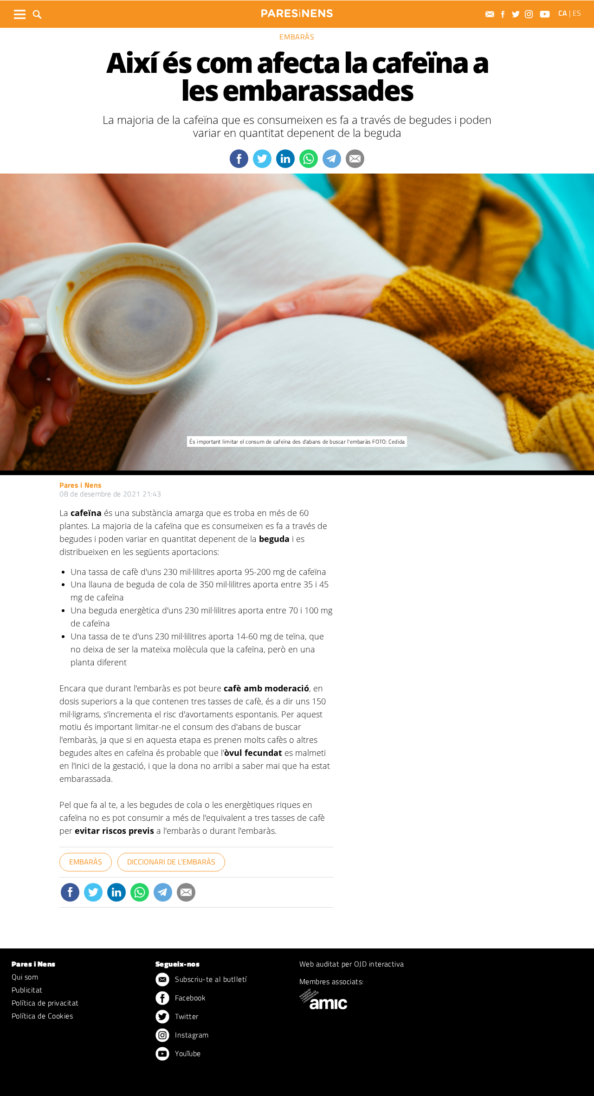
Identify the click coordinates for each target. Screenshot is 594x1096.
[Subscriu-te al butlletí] (491, 14)
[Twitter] (517, 14)
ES (577, 13)
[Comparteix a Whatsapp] (308, 158)
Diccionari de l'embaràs (171, 861)
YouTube (187, 1053)
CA (562, 13)
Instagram (191, 1034)
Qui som (25, 976)
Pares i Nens (80, 485)
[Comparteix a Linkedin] (285, 158)
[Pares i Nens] (297, 13)
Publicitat (27, 989)
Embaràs (296, 36)
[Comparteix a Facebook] (239, 158)
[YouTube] (546, 14)
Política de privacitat (45, 1002)
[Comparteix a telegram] (332, 158)
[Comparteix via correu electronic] (355, 158)
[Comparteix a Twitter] (262, 158)
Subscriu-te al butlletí (210, 979)
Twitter (186, 1016)
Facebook (189, 997)
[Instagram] (530, 14)
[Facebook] (504, 14)
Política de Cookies (42, 1015)
